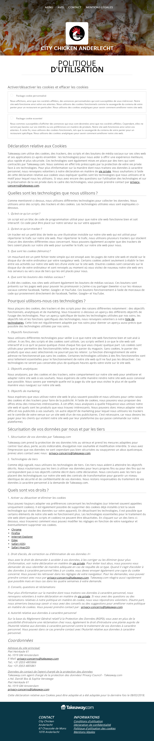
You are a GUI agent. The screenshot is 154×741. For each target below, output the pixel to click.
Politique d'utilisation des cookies (95, 728)
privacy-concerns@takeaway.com (70, 453)
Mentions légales (99, 7)
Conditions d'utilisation (88, 721)
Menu (49, 7)
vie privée (105, 171)
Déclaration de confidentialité (92, 725)
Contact (74, 7)
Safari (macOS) (20, 547)
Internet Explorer (22, 536)
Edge (14, 540)
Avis (61, 7)
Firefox (15, 533)
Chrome (16, 529)
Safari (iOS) (18, 544)
